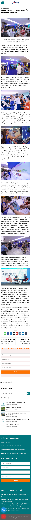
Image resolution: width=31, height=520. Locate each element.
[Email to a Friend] (14, 333)
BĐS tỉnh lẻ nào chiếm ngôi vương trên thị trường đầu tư (24, 341)
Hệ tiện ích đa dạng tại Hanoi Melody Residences (16, 413)
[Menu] (2, 2)
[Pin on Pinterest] (17, 333)
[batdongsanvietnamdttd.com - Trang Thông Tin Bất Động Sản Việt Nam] (15, 3)
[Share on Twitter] (11, 333)
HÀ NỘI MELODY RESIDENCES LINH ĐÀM (17, 419)
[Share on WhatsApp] (5, 333)
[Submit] (28, 393)
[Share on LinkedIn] (23, 333)
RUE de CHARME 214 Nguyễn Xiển (15, 402)
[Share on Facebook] (8, 333)
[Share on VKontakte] (20, 333)
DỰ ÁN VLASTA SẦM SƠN (13, 408)
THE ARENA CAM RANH (12, 424)
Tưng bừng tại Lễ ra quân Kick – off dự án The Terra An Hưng (8, 341)
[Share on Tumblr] (26, 333)
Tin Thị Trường (5, 8)
